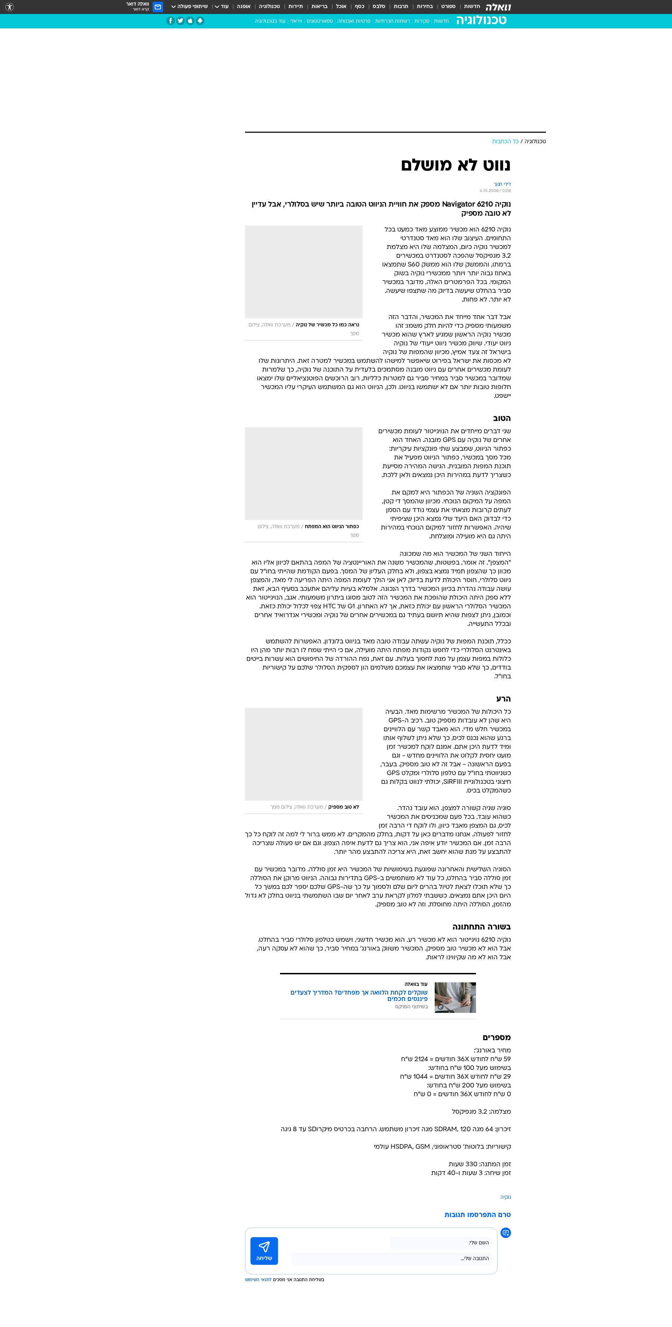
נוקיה (505, 1197)
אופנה (244, 6)
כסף (359, 6)
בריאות (320, 6)
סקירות (421, 21)
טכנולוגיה (269, 6)
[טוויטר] (180, 20)
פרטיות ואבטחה (354, 21)
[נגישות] (9, 7)
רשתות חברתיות (392, 21)
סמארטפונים (320, 21)
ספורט (448, 6)
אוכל (341, 6)
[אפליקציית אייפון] (190, 20)
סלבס (379, 6)
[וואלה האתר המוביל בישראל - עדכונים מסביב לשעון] (498, 7)
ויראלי (296, 21)
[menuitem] (468, 7)
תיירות (295, 6)
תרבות (401, 6)
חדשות (472, 6)
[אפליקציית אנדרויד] (200, 20)
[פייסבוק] (170, 20)
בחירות (425, 6)
